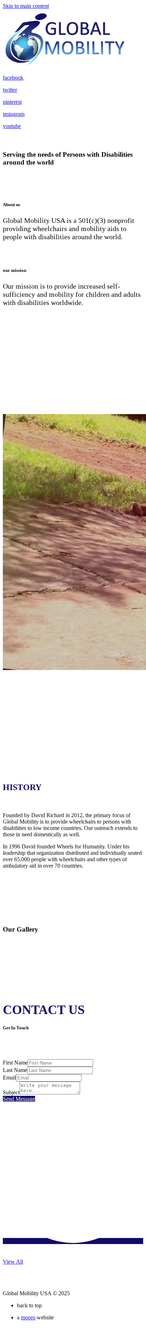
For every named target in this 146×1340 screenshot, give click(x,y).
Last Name (15, 1070)
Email (9, 1077)
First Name (15, 1063)
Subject (11, 1092)
